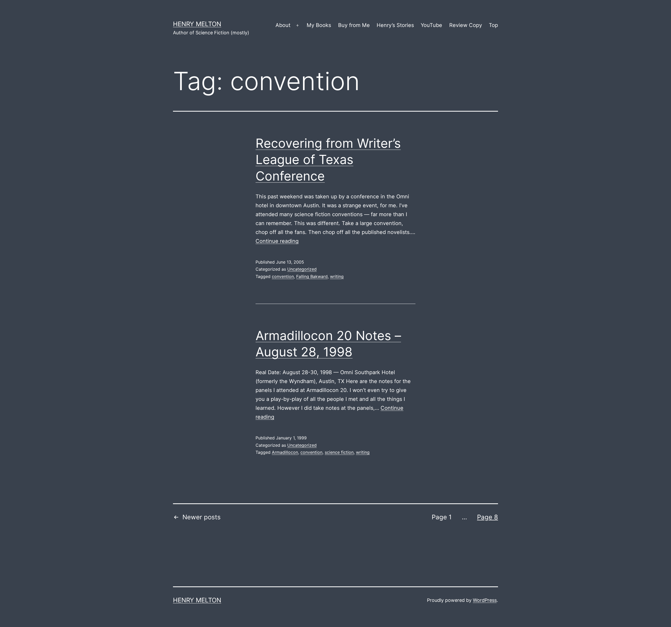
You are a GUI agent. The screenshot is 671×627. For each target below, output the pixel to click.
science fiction (339, 452)
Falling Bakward (312, 276)
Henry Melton (197, 24)
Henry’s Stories (395, 25)
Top (493, 25)
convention (283, 276)
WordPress (485, 600)
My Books (319, 25)
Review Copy (465, 25)
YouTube (431, 25)
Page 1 (442, 517)
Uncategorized (302, 269)
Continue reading (277, 241)
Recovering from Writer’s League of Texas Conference (328, 159)
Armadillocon (285, 452)
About (282, 25)
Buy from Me (354, 25)
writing (337, 276)
